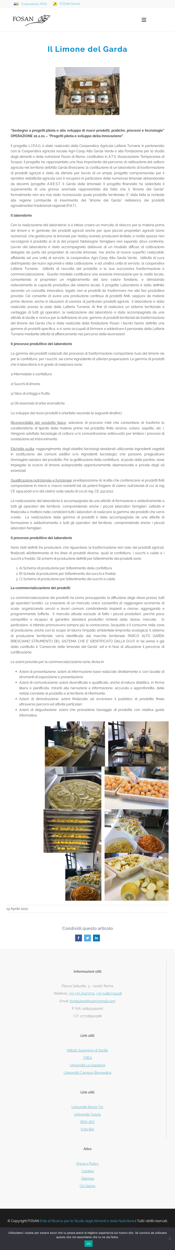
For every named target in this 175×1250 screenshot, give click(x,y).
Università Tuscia (87, 1114)
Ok (88, 1243)
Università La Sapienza (87, 1065)
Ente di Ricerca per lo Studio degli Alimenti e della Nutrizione (87, 1221)
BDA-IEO (87, 1122)
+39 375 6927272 (81, 993)
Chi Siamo (87, 1186)
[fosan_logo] (32, 11)
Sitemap (87, 1179)
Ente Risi (87, 1129)
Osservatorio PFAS (34, 4)
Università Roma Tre (87, 1107)
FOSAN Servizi (70, 4)
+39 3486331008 (109, 993)
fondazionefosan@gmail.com (92, 1001)
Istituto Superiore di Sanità (87, 1050)
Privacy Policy (87, 1164)
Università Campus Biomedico (87, 1073)
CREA (87, 1058)
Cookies (87, 1171)
